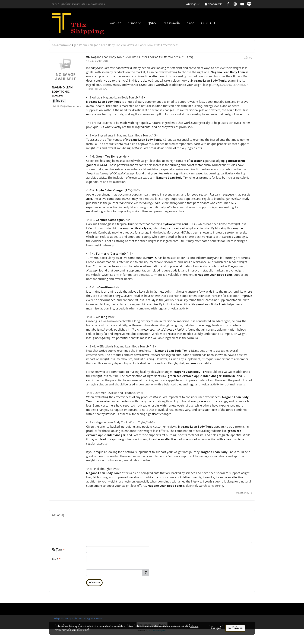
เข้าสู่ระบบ (195, 4)
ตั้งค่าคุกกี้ (216, 628)
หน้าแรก (115, 23)
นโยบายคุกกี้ (83, 629)
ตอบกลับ (95, 582)
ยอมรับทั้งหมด (235, 628)
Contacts (209, 23)
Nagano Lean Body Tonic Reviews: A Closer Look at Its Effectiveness (134, 45)
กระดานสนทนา (61, 45)
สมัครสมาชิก (214, 4)
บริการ (133, 23)
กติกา (190, 23)
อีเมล (56, 559)
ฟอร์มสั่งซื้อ (172, 23)
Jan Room (80, 45)
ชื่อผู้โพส (58, 549)
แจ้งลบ (248, 57)
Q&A (151, 23)
